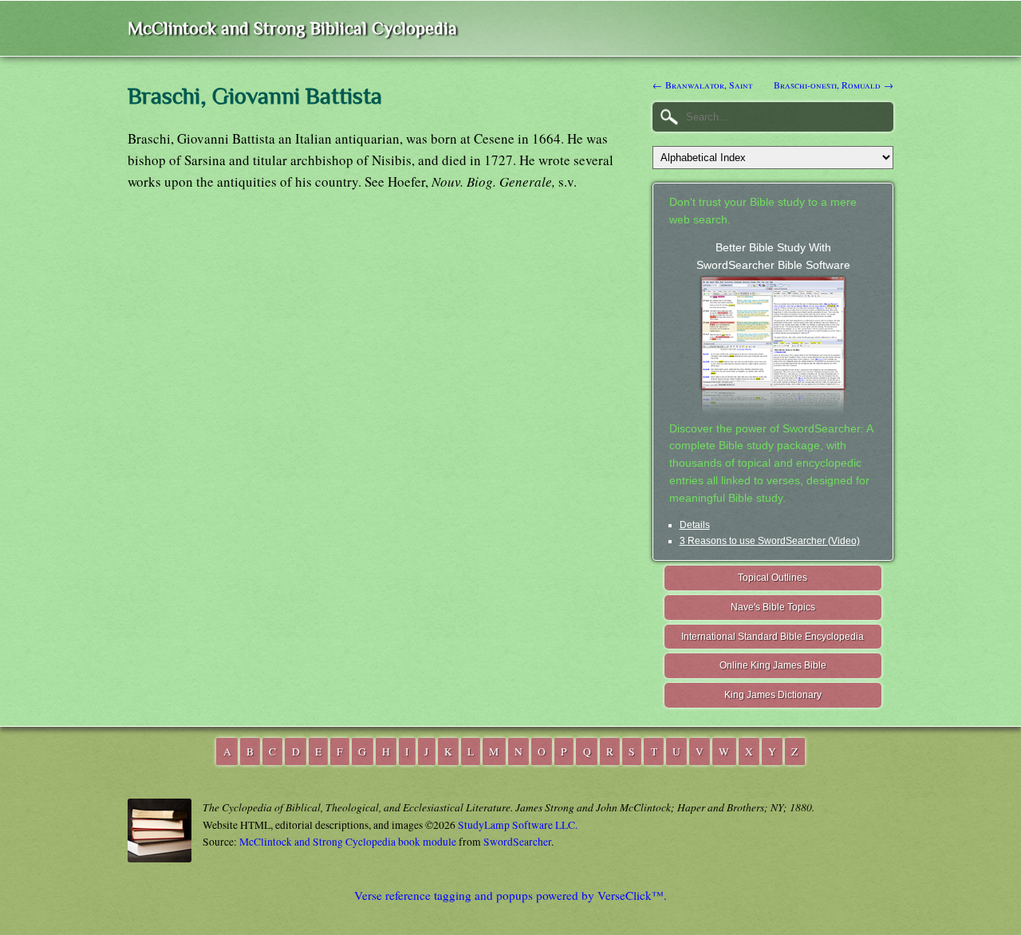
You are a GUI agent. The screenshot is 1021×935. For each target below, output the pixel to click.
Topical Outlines (772, 577)
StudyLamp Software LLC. (518, 825)
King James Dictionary (773, 694)
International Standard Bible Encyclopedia (772, 636)
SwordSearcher (517, 841)
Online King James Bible (772, 665)
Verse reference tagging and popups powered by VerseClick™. (510, 895)
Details (695, 525)
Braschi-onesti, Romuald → (833, 84)
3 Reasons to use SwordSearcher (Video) (770, 540)
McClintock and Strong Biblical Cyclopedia (292, 28)
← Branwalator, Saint (702, 84)
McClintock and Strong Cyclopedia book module (347, 841)
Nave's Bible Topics (773, 607)
